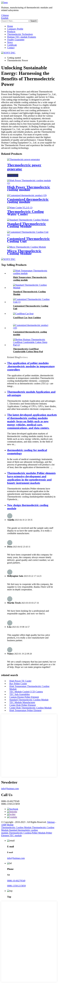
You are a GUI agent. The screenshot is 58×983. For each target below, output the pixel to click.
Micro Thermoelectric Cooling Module (24, 252)
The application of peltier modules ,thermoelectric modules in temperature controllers (31, 366)
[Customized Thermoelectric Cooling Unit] (29, 234)
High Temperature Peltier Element (25, 710)
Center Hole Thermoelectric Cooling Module (30, 707)
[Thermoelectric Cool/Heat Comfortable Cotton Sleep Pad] (32, 345)
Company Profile (15, 29)
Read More (12, 175)
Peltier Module (39, 833)
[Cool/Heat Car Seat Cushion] (23, 313)
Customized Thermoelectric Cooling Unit (28, 240)
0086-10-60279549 (16, 880)
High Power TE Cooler (20, 681)
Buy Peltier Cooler (18, 683)
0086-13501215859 (16, 885)
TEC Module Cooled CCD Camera (26, 691)
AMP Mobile (7, 824)
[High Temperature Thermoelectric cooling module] (32, 273)
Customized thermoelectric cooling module (28, 200)
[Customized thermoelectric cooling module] (27, 195)
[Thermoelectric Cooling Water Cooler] (19, 207)
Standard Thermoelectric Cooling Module (26, 225)
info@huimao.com (10, 788)
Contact (10, 47)
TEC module (16, 835)
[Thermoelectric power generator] (23, 159)
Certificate (12, 45)
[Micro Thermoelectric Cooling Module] (26, 247)
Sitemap (51, 822)
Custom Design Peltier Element (24, 697)
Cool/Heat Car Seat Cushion (27, 317)
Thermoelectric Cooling (20, 833)
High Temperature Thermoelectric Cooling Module (29, 687)
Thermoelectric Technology (20, 34)
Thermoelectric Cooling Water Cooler (25, 213)
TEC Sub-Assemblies (19, 694)
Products (11, 31)
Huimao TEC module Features (21, 37)
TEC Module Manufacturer (22, 702)
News (10, 42)
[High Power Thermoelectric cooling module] (29, 183)
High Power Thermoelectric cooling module (28, 188)
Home (10, 26)
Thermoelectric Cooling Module (16, 827)
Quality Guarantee (15, 39)
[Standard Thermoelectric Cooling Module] (28, 220)
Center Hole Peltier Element (22, 705)
